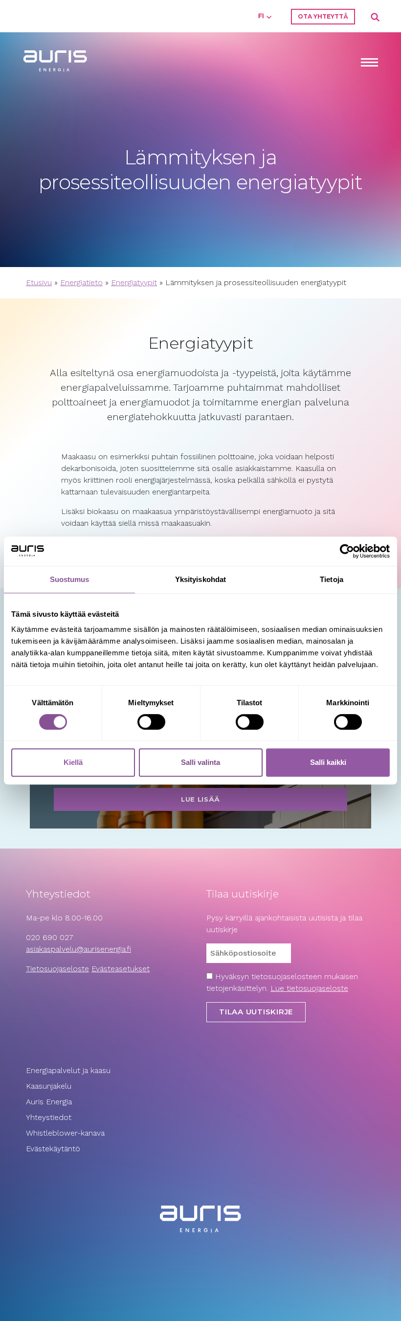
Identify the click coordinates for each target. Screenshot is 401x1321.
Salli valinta (200, 762)
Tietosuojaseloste (57, 968)
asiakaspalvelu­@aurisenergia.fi (78, 949)
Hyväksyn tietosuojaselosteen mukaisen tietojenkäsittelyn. (282, 982)
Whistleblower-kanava (65, 1133)
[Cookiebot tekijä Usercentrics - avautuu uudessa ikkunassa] (347, 551)
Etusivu (39, 282)
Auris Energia (49, 1101)
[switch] (151, 722)
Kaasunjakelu (48, 1086)
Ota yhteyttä (323, 16)
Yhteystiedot (48, 1117)
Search (375, 17)
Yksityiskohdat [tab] (200, 579)
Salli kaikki (328, 762)
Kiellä (73, 762)
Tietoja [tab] (331, 579)
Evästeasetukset (120, 968)
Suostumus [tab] (69, 579)
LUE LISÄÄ (200, 799)
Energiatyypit (134, 282)
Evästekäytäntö (54, 1148)
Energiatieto (81, 282)
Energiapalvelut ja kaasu (68, 1070)
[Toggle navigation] (369, 63)
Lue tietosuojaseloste (309, 988)
